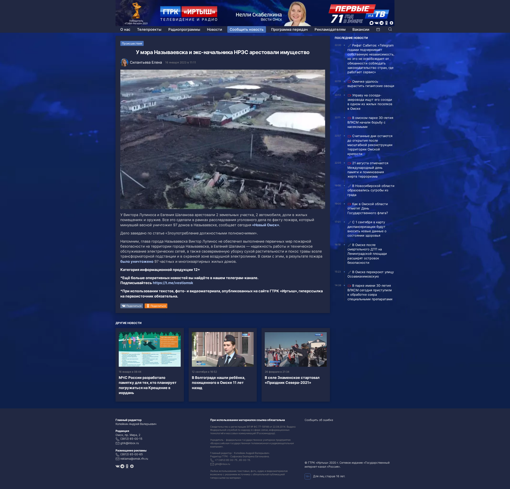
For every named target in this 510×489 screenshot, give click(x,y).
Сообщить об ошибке (319, 420)
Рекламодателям (330, 29)
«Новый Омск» (265, 225)
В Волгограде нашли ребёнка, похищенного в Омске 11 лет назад (218, 382)
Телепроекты (149, 29)
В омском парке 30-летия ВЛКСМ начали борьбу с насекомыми (370, 122)
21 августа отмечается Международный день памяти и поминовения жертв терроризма (367, 169)
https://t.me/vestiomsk (173, 283)
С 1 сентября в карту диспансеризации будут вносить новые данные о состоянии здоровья (366, 228)
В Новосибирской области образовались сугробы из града (370, 190)
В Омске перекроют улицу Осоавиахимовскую (370, 274)
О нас (125, 29)
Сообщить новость (247, 29)
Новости (214, 29)
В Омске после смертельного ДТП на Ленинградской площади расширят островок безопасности (367, 254)
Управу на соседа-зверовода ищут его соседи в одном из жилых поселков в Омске (369, 102)
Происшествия (132, 43)
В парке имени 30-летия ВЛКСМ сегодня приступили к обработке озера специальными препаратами (369, 292)
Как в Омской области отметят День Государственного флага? (367, 208)
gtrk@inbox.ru (129, 443)
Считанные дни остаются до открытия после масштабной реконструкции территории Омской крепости (369, 145)
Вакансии (360, 29)
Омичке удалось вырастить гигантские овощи (370, 83)
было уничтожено (136, 261)
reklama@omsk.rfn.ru (134, 458)
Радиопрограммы (184, 29)
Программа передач (289, 29)
